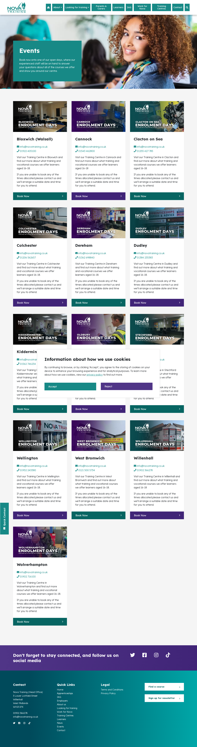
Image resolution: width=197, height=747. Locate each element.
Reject (108, 386)
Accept (52, 386)
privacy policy (95, 374)
